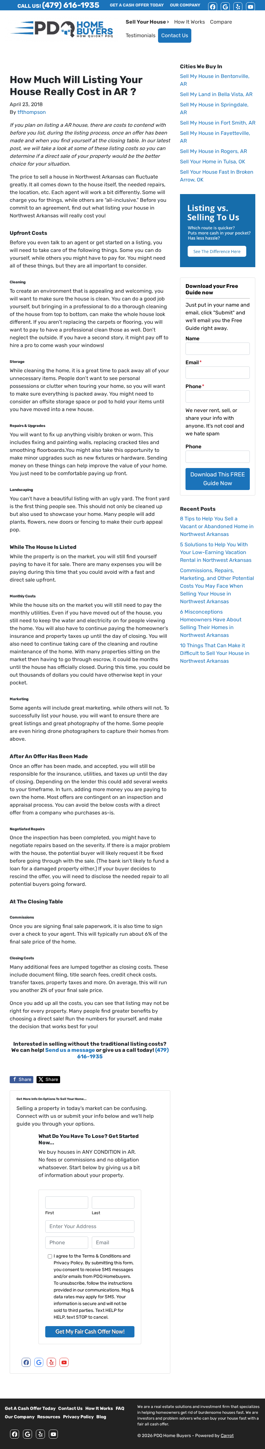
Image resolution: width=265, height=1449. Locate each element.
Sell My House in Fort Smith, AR (217, 123)
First (49, 1212)
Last (96, 1212)
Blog (101, 1416)
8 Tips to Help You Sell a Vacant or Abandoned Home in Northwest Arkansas (217, 526)
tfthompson (31, 112)
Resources (48, 1416)
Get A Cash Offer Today (30, 1408)
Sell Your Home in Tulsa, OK (212, 161)
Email (194, 362)
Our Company (20, 1416)
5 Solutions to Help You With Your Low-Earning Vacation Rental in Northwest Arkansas (215, 552)
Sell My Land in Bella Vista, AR (216, 94)
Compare (221, 22)
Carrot (227, 1435)
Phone (195, 386)
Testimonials (140, 35)
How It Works (189, 22)
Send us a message (70, 1050)
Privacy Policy (78, 1416)
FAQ (120, 1408)
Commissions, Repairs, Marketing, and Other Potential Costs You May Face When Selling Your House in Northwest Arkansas (217, 586)
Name (192, 338)
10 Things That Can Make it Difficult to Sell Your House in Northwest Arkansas (214, 653)
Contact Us (174, 35)
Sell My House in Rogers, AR (213, 151)
